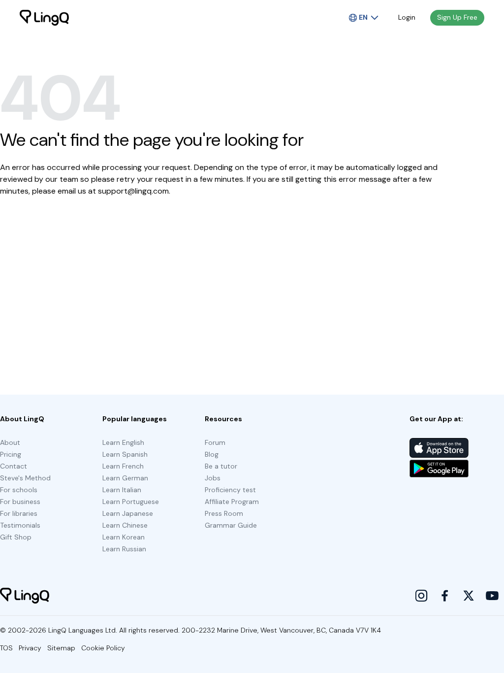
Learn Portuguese (130, 501)
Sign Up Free (457, 17)
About (10, 442)
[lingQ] (44, 18)
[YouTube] (492, 595)
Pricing (10, 454)
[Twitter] (468, 595)
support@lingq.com (133, 191)
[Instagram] (421, 595)
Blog (212, 454)
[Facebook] (445, 595)
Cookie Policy (103, 647)
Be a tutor (221, 466)
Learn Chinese (125, 525)
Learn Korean (123, 537)
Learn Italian (121, 489)
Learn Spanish (125, 454)
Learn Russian (124, 548)
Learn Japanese (127, 513)
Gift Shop (16, 537)
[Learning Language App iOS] (439, 448)
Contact (13, 466)
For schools (18, 489)
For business (20, 501)
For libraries (18, 513)
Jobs (212, 477)
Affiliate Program (232, 501)
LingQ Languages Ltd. (82, 630)
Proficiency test (230, 489)
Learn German (125, 477)
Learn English (123, 442)
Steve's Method (25, 477)
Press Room (224, 513)
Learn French (123, 466)
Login (406, 17)
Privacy (30, 647)
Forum (215, 442)
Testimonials (20, 525)
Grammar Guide (231, 525)
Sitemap (61, 647)
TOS (6, 647)
